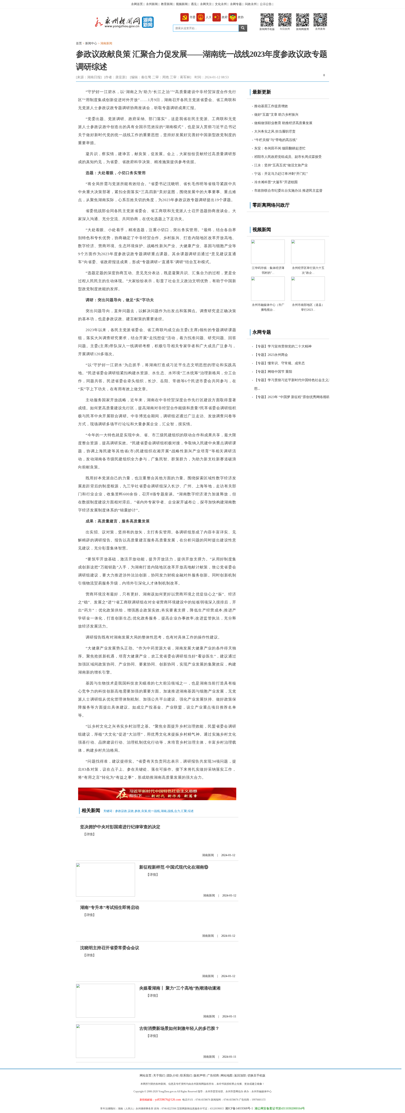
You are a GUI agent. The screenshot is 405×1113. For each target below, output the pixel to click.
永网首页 (137, 4)
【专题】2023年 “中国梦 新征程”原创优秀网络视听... (293, 397)
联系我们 (186, 1075)
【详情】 (89, 834)
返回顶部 (240, 1075)
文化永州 (221, 4)
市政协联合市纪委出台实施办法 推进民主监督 (288, 190)
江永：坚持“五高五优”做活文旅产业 (281, 165)
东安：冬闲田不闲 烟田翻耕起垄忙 (280, 148)
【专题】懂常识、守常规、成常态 (279, 363)
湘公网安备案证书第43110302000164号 (279, 1108)
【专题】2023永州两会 (271, 355)
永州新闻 (152, 4)
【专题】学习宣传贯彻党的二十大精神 (283, 346)
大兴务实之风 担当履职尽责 (275, 131)
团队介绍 (172, 1075)
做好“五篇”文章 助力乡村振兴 (276, 114)
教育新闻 (167, 4)
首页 (79, 43)
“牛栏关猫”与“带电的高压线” (275, 140)
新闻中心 (91, 43)
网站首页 (145, 1075)
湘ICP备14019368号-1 (239, 1108)
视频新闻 (182, 4)
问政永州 (251, 4)
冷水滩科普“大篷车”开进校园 (276, 182)
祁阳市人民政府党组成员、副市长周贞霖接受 (288, 157)
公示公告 (266, 4)
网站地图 (226, 1075)
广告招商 (213, 1075)
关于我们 (159, 1075)
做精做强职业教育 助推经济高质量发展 (283, 123)
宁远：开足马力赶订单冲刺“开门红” (281, 173)
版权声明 (199, 1075)
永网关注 (206, 4)
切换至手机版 (256, 1075)
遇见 (194, 4)
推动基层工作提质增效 (271, 106)
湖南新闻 (106, 43)
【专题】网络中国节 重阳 (273, 371)
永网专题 (236, 4)
